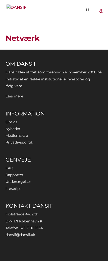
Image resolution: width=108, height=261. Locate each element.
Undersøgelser (18, 181)
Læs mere (14, 96)
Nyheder (13, 128)
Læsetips (13, 188)
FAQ (9, 168)
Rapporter (14, 175)
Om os (11, 122)
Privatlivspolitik (19, 142)
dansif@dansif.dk (20, 234)
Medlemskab (17, 135)
